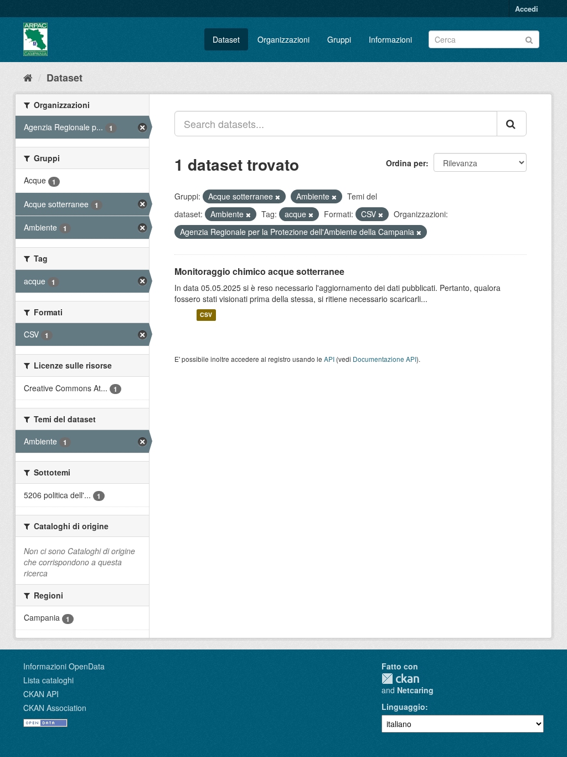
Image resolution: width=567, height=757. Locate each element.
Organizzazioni (283, 39)
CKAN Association (54, 707)
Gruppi (339, 39)
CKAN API (41, 693)
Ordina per (406, 162)
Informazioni (390, 39)
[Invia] (529, 38)
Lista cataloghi (48, 680)
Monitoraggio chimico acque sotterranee (259, 271)
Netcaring (415, 689)
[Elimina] (277, 196)
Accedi (526, 8)
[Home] (28, 77)
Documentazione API (384, 359)
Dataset (226, 39)
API (329, 359)
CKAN (400, 678)
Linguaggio (403, 706)
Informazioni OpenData (64, 666)
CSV (206, 315)
